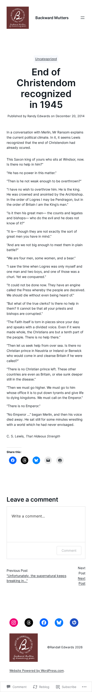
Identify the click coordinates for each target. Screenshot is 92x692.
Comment (69, 550)
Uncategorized (46, 59)
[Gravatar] (74, 622)
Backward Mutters (52, 17)
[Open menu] (82, 18)
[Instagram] (13, 622)
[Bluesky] (59, 622)
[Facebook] (44, 622)
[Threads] (29, 622)
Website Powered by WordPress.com (36, 670)
